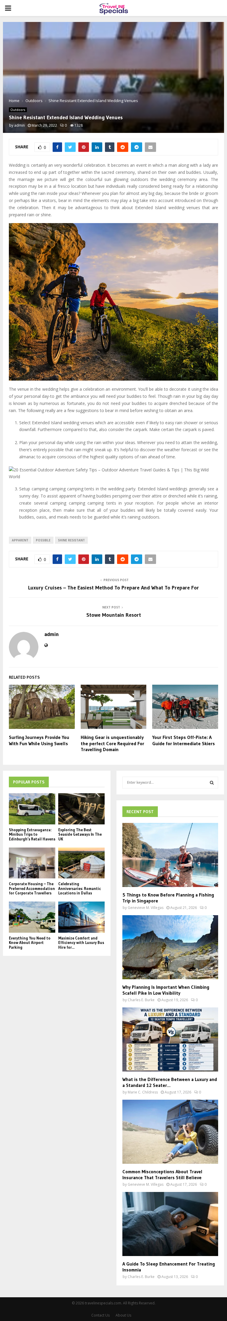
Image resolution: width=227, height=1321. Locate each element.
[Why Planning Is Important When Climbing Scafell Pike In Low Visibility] (170, 947)
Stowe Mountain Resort (113, 615)
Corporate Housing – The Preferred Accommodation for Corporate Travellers (32, 888)
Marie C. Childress (143, 1092)
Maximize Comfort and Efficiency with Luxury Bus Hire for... (81, 943)
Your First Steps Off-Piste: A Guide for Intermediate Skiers (183, 740)
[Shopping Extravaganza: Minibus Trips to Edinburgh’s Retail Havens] (32, 808)
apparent (20, 540)
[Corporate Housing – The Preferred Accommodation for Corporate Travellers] (32, 863)
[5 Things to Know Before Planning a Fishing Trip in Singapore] (170, 855)
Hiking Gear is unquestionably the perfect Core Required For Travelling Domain (112, 743)
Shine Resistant (71, 540)
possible (43, 540)
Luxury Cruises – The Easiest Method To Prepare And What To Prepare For (113, 587)
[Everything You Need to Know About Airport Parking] (32, 917)
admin (19, 125)
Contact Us (100, 1315)
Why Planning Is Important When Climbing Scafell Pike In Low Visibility (165, 990)
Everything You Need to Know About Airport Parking (30, 943)
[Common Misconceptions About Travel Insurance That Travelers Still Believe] (170, 1132)
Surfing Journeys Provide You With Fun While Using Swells (39, 740)
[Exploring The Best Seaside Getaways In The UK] (81, 808)
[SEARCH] (211, 783)
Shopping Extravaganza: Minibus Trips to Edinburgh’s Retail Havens (32, 834)
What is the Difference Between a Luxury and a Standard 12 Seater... (169, 1082)
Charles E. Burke (141, 999)
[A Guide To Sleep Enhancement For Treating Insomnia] (170, 1224)
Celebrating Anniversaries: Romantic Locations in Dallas (79, 888)
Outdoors (17, 110)
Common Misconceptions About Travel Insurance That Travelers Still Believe (162, 1174)
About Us (123, 1315)
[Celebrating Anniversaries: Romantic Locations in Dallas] (81, 863)
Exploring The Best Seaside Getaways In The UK (80, 834)
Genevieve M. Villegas (145, 907)
